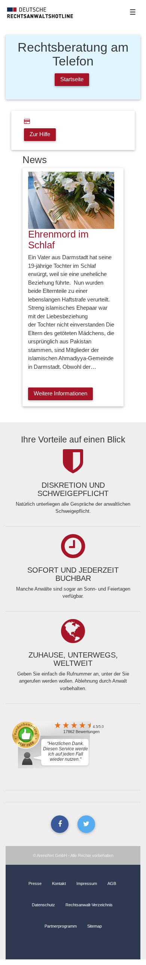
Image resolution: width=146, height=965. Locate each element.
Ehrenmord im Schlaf (58, 240)
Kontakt (59, 883)
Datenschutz (43, 905)
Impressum (86, 883)
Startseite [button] (71, 79)
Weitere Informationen (60, 393)
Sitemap (94, 926)
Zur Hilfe (40, 134)
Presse (35, 883)
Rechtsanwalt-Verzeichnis (89, 905)
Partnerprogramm (61, 926)
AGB (111, 883)
